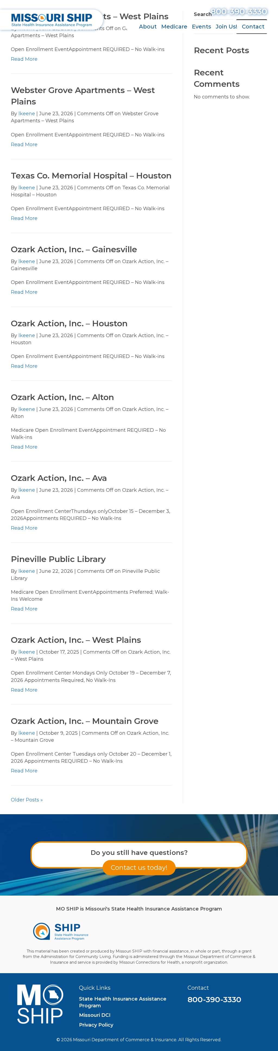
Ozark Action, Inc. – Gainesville (74, 249)
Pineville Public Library (58, 559)
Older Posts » (27, 800)
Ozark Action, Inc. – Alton (62, 397)
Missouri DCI (94, 1015)
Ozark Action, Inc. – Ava (59, 478)
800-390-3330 (239, 12)
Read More (24, 59)
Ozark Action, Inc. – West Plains (76, 640)
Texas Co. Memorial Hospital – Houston (91, 176)
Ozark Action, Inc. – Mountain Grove (85, 721)
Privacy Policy (96, 1025)
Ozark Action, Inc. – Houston (69, 323)
